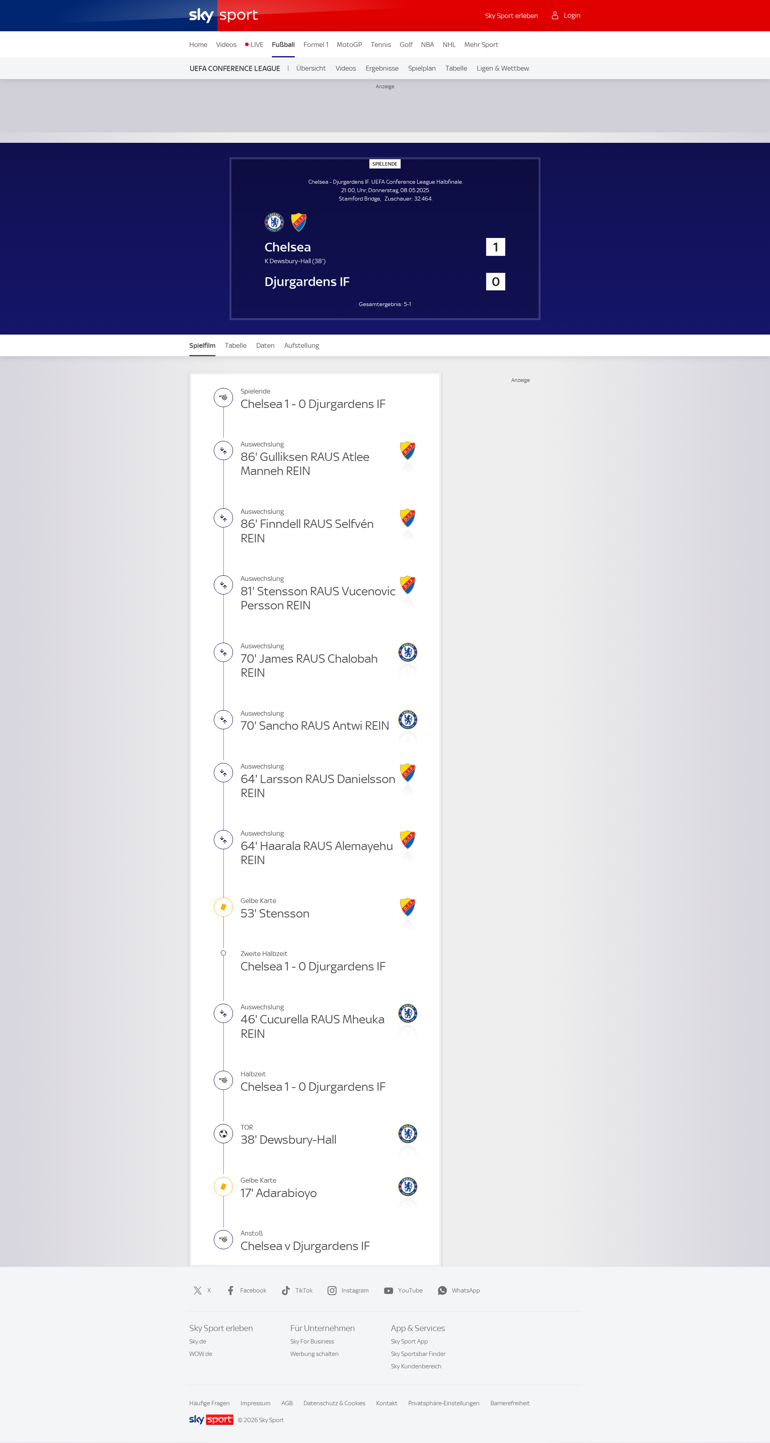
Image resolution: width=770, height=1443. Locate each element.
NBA (427, 45)
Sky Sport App (409, 1341)
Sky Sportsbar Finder (418, 1354)
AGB (287, 1403)
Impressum (256, 1403)
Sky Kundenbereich (416, 1366)
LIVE (257, 45)
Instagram (355, 1290)
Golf (406, 45)
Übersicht (311, 68)
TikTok (304, 1290)
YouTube (410, 1290)
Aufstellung (301, 345)
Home (198, 45)
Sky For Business (312, 1341)
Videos (226, 45)
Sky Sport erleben (511, 16)
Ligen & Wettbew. (503, 68)
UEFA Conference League (235, 68)
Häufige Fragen (209, 1403)
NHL (449, 45)
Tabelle (456, 68)
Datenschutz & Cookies (334, 1403)
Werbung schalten (314, 1354)
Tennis (381, 45)
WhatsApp (466, 1290)
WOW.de (200, 1354)
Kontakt (386, 1403)
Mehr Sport (481, 45)
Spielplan (422, 68)
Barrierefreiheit (510, 1403)
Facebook (253, 1290)
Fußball (283, 45)
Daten (265, 345)
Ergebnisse (382, 68)
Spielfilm (202, 345)
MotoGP (349, 45)
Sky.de (197, 1341)
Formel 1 (316, 45)
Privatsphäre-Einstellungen (444, 1403)
